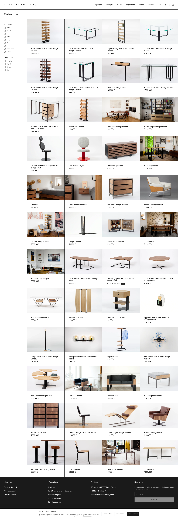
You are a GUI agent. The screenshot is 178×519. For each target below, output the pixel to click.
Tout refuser (120, 514)
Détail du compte (11, 494)
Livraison (51, 487)
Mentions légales (54, 494)
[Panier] (173, 5)
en (160, 5)
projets (119, 5)
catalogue (109, 5)
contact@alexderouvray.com (102, 494)
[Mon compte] (169, 5)
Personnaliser (107, 514)
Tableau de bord (10, 487)
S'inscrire (154, 499)
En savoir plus (87, 516)
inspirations (130, 5)
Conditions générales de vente (60, 491)
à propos (98, 5)
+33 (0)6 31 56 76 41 (98, 491)
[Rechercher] (165, 5)
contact (151, 5)
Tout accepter (133, 514)
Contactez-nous (54, 498)
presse (141, 5)
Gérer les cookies (54, 502)
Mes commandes (11, 491)
